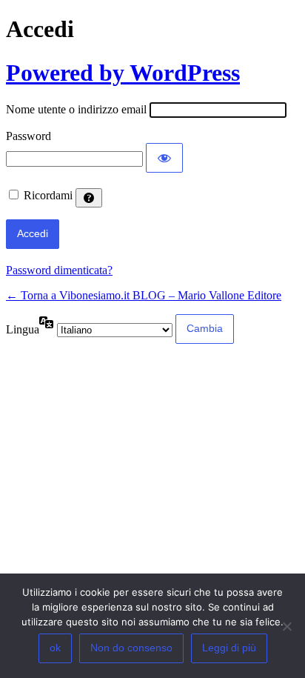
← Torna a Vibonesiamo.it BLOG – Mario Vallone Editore (143, 295)
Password (28, 136)
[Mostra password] (164, 158)
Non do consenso (131, 648)
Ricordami (48, 195)
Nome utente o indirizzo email (76, 109)
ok (55, 648)
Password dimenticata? (59, 270)
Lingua (22, 329)
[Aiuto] (89, 197)
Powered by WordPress (123, 72)
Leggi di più (229, 648)
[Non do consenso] (286, 626)
